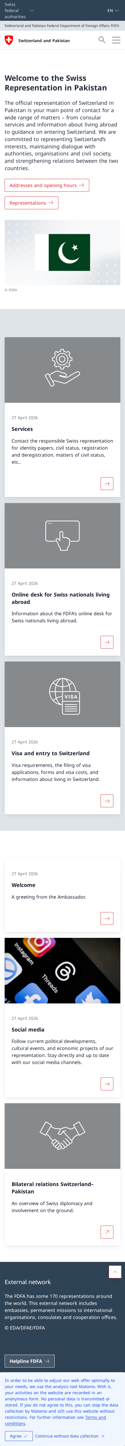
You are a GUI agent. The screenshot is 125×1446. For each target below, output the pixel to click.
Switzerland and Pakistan (44, 40)
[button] (115, 1271)
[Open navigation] (116, 40)
